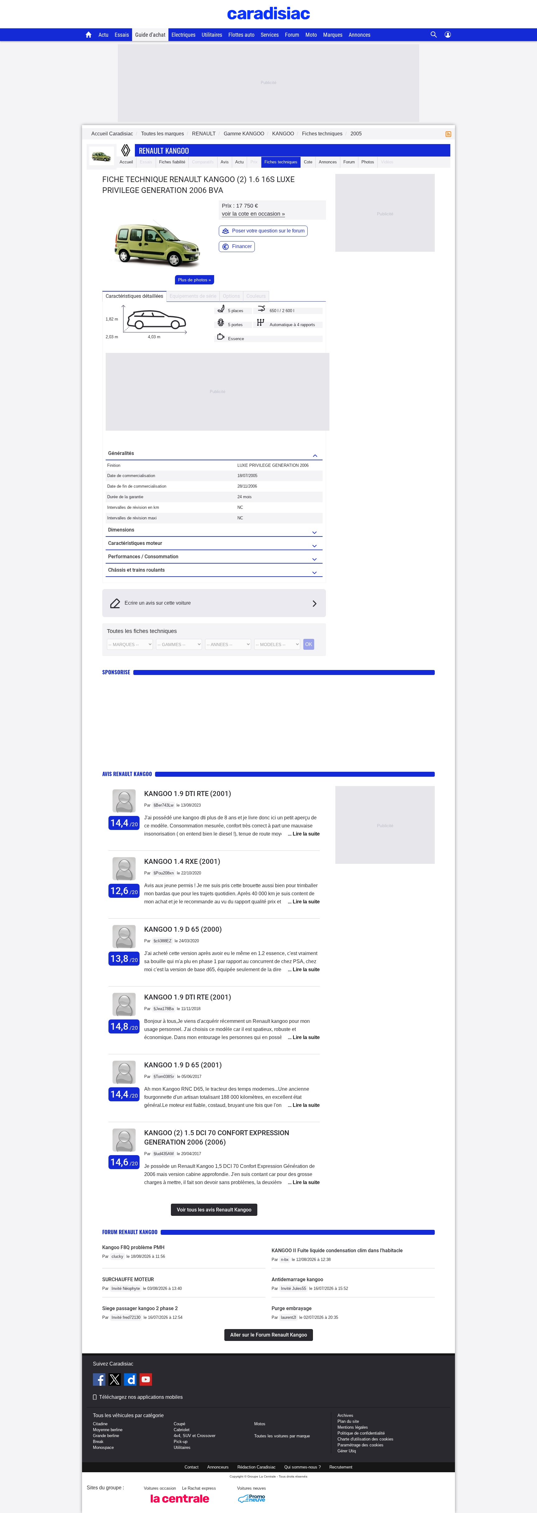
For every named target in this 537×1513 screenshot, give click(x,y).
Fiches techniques (280, 162)
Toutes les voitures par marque (282, 1436)
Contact (192, 1467)
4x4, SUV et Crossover (194, 1435)
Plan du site (348, 1421)
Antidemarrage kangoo (297, 1279)
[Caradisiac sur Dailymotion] (131, 1380)
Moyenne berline (107, 1429)
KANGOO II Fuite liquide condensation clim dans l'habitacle (337, 1250)
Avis (225, 162)
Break (98, 1441)
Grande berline (106, 1435)
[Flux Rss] (449, 133)
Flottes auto (241, 34)
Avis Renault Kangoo (127, 774)
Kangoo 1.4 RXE (182, 861)
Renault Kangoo (164, 150)
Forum (292, 34)
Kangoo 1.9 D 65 (183, 929)
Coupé (179, 1424)
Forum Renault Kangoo (130, 1232)
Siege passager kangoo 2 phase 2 (140, 1308)
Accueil (126, 162)
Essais (122, 34)
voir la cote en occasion (253, 214)
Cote (308, 162)
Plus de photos (194, 279)
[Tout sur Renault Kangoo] (101, 164)
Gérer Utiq (346, 1451)
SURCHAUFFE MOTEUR (128, 1279)
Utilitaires (212, 34)
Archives (345, 1415)
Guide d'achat (150, 34)
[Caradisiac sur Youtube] (146, 1380)
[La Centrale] (180, 1504)
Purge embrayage (292, 1308)
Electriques (183, 34)
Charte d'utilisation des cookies (365, 1439)
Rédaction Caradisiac (256, 1467)
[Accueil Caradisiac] (88, 34)
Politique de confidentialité (361, 1433)
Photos (367, 162)
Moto (311, 34)
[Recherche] (434, 34)
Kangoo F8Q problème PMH (133, 1247)
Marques (332, 34)
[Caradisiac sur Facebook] (100, 1380)
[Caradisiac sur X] (115, 1380)
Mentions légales (352, 1427)
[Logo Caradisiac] (268, 25)
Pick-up (180, 1441)
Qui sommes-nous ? (302, 1467)
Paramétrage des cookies (360, 1445)
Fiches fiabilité (172, 162)
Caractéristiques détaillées (134, 296)
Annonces (359, 34)
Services (270, 34)
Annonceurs (218, 1467)
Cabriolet (182, 1429)
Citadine (100, 1424)
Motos (259, 1424)
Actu (103, 34)
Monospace (103, 1447)
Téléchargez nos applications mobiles (141, 1397)
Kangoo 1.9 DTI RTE (187, 794)
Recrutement (340, 1467)
